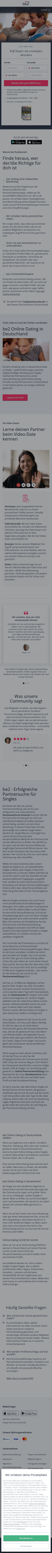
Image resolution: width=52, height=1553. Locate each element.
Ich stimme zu (26, 1538)
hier (40, 1526)
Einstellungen (22, 1522)
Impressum (20, 1529)
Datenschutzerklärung (37, 1503)
